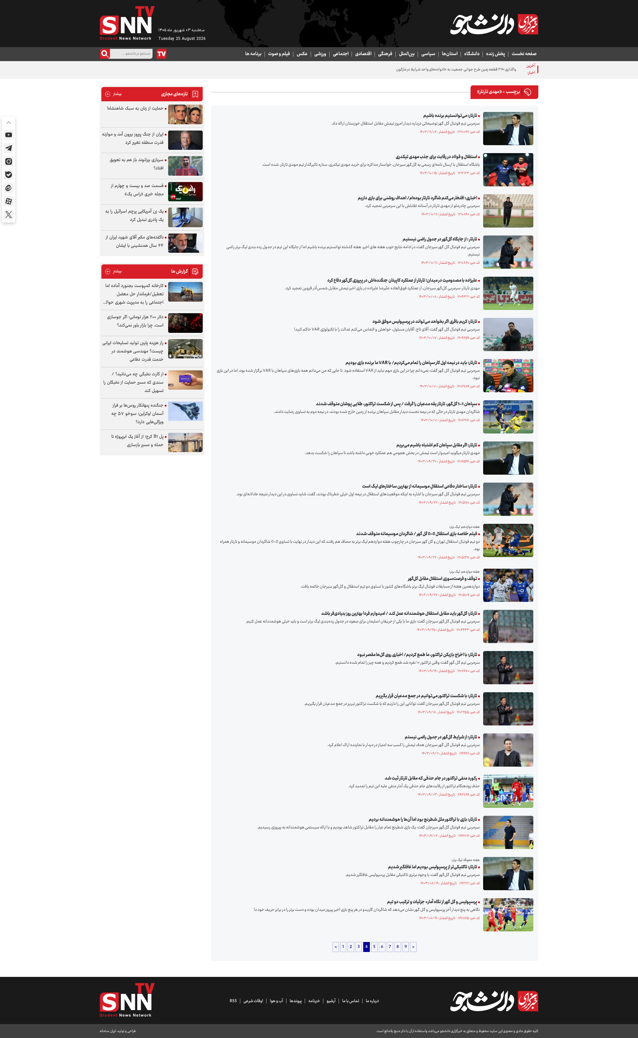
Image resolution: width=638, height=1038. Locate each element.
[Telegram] (9, 148)
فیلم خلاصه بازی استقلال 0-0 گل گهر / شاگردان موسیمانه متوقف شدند (416, 534)
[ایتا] (9, 188)
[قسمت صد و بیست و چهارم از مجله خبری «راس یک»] (185, 192)
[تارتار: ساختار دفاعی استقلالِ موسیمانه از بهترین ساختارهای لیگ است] (506, 499)
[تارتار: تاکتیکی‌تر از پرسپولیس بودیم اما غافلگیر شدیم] (506, 873)
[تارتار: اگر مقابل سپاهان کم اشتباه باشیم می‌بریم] (506, 458)
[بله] (9, 174)
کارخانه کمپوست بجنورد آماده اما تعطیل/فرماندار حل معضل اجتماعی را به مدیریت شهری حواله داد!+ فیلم (133, 294)
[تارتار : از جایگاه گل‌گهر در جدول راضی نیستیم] (506, 252)
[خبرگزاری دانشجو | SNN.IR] (494, 24)
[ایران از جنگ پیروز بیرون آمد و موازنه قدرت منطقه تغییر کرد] (185, 140)
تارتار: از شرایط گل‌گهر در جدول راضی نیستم (441, 737)
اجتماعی (341, 54)
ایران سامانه (108, 1031)
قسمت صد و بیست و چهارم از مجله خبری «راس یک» (137, 190)
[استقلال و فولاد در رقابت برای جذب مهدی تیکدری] (506, 169)
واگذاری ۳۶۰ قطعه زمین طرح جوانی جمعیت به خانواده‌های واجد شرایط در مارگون (456, 69)
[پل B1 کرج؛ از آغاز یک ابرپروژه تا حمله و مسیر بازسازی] (185, 442)
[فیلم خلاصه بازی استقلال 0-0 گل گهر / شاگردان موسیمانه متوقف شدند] (506, 540)
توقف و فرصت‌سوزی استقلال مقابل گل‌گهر (442, 579)
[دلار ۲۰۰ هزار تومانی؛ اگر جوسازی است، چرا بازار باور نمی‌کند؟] (185, 323)
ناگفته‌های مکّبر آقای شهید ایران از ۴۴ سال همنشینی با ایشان (134, 242)
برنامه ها (253, 54)
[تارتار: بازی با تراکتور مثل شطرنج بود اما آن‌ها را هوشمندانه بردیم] (506, 832)
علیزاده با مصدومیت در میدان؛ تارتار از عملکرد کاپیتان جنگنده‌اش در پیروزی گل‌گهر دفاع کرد (402, 281)
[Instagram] (9, 161)
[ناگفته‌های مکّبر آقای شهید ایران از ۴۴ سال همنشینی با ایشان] (185, 243)
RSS (233, 1001)
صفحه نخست (524, 54)
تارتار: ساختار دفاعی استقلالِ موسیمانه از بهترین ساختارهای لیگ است (419, 487)
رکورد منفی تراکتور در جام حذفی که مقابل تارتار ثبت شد (431, 779)
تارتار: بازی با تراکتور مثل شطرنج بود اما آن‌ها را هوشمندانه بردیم (423, 820)
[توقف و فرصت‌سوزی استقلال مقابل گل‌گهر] (506, 585)
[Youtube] (9, 135)
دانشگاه (471, 54)
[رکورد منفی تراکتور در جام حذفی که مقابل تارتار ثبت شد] (506, 791)
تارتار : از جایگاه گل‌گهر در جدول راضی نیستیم (440, 239)
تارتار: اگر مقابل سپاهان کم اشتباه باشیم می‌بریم (436, 445)
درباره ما (372, 1001)
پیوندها (296, 1001)
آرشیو (331, 1001)
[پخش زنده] (161, 54)
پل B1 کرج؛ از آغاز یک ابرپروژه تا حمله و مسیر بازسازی (137, 441)
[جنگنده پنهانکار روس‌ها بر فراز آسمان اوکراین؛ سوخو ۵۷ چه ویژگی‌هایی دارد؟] (185, 411)
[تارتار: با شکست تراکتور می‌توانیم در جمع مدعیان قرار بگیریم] (506, 708)
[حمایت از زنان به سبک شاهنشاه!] (185, 114)
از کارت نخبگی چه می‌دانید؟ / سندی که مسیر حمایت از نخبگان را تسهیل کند (133, 382)
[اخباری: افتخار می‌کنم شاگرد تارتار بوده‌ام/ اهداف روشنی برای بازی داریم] (506, 211)
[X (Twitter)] (9, 214)
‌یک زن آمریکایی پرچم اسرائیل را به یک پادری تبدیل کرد (134, 216)
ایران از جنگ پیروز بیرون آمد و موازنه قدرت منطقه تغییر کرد (132, 139)
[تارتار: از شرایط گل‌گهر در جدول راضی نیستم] (506, 750)
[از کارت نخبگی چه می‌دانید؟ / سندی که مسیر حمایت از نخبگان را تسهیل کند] (185, 380)
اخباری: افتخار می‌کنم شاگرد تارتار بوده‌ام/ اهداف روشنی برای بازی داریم (417, 198)
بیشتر (113, 94)
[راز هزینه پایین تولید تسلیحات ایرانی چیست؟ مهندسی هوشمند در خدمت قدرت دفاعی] (185, 349)
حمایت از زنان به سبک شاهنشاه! (135, 109)
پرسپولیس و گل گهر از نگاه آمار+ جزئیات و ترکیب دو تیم (432, 902)
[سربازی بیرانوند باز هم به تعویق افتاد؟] (185, 166)
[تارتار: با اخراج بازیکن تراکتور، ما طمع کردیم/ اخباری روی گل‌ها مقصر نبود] (506, 667)
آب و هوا (276, 1001)
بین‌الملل (407, 54)
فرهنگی (385, 54)
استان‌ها (450, 54)
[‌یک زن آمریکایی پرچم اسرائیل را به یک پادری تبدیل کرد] (185, 217)
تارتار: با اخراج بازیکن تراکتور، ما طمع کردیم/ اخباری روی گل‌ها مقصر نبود (417, 655)
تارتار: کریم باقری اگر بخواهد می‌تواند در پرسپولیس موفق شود (424, 322)
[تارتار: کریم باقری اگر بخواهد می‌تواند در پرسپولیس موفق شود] (506, 334)
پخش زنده (495, 54)
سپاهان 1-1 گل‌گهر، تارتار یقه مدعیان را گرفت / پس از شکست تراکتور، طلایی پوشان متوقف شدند (396, 404)
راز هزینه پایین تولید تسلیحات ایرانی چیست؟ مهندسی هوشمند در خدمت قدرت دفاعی (132, 351)
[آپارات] (9, 201)
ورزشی (320, 54)
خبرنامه (314, 1001)
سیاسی (428, 54)
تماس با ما (350, 1001)
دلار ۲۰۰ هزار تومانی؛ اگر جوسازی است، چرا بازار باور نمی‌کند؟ (135, 321)
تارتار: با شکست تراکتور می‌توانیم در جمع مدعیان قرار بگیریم (426, 696)
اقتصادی (363, 54)
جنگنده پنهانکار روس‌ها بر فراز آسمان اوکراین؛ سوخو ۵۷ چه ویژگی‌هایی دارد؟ (137, 414)
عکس (302, 54)
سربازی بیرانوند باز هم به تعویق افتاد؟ (136, 164)
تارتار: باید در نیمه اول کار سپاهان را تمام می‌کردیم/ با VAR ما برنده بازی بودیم (411, 363)
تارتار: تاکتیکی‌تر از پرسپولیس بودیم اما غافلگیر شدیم (432, 867)
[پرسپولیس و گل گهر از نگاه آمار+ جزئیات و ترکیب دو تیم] (506, 914)
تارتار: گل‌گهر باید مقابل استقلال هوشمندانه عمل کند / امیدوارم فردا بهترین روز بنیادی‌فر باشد (399, 614)
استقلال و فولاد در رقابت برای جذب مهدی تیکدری (436, 157)
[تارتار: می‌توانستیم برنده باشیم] (506, 128)
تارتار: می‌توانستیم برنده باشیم (450, 116)
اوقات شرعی (253, 1001)
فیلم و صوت (279, 54)
